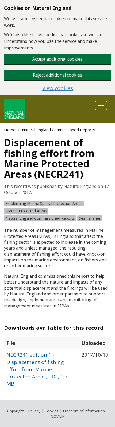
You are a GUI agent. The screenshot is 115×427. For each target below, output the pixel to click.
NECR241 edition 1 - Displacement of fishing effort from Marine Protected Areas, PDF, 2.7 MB (37, 369)
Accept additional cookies (57, 59)
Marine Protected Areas (26, 210)
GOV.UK (57, 416)
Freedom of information (84, 410)
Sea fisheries (90, 218)
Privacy (34, 410)
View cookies (57, 88)
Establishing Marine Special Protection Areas (44, 203)
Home (10, 129)
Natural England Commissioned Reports (58, 129)
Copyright (15, 410)
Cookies (52, 410)
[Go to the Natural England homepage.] (14, 108)
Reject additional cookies (57, 75)
